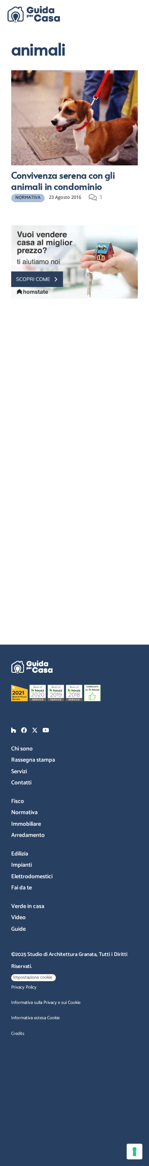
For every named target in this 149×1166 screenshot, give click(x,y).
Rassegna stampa (33, 760)
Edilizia (19, 854)
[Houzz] (13, 730)
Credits (17, 1033)
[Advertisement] (74, 380)
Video (18, 917)
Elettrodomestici (32, 877)
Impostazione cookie (32, 977)
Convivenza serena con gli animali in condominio (63, 180)
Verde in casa (27, 906)
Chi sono (22, 749)
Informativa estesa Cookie (35, 1018)
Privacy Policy (23, 987)
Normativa (24, 812)
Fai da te (21, 888)
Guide (18, 929)
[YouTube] (46, 730)
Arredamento (28, 835)
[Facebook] (24, 730)
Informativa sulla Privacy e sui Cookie (45, 1002)
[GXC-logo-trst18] (33, 14)
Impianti (21, 865)
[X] (35, 730)
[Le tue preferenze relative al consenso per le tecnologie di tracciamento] (134, 1151)
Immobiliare (26, 824)
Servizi (19, 772)
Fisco (17, 801)
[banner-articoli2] (74, 262)
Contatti (21, 783)
